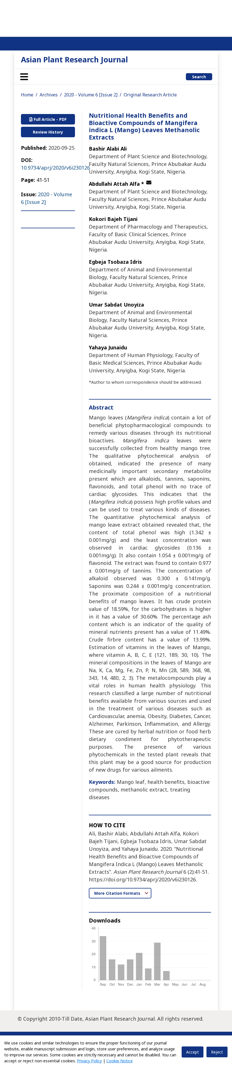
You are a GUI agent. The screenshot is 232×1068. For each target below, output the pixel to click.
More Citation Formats (117, 893)
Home (27, 95)
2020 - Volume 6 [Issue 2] (90, 95)
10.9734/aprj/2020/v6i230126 (55, 167)
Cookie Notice (119, 1060)
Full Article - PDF (49, 119)
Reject (217, 1052)
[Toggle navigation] (24, 76)
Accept (192, 1052)
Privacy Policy (89, 1060)
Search (199, 76)
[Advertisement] (116, 17)
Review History (48, 132)
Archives (49, 95)
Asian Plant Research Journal (74, 59)
